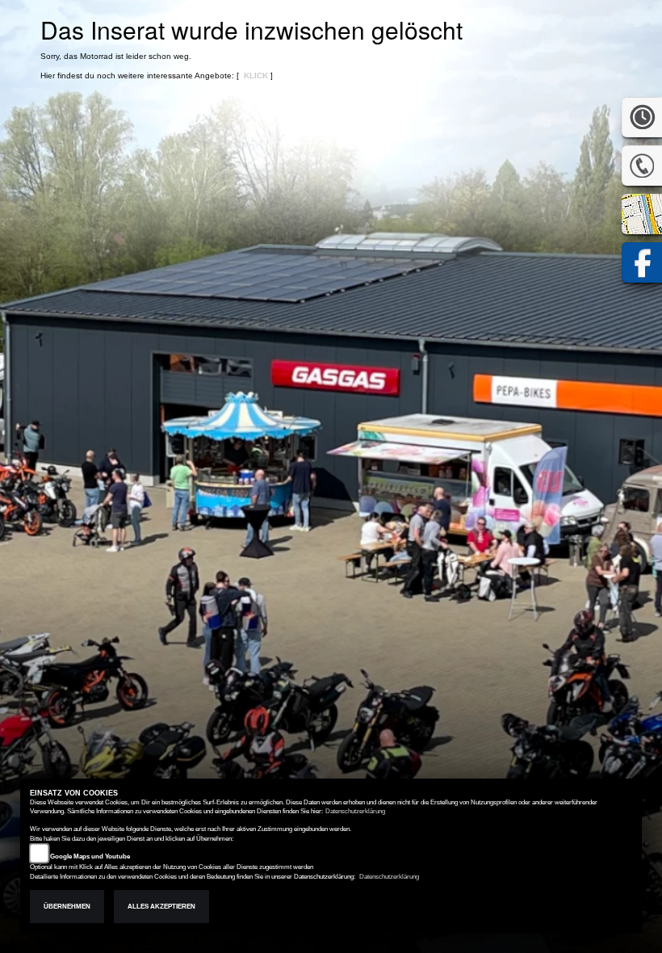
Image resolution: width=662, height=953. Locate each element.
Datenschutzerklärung (355, 811)
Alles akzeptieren (161, 906)
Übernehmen (67, 906)
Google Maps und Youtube (90, 856)
